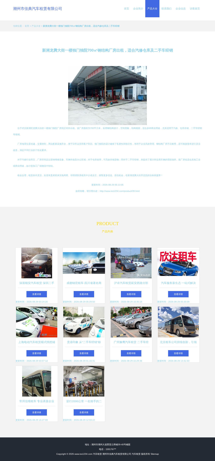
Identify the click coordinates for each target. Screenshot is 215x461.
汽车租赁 (97, 454)
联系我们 (166, 8)
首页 (126, 8)
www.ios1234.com (83, 454)
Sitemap (155, 454)
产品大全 (152, 8)
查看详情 (36, 294)
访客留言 (195, 8)
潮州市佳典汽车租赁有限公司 (37, 8)
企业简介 (138, 8)
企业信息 (181, 8)
